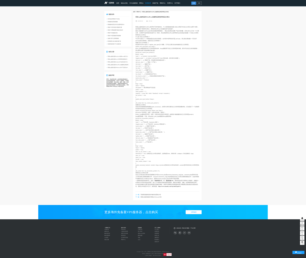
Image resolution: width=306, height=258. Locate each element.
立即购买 (194, 212)
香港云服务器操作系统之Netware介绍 (151, 197)
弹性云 (141, 3)
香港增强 (157, 180)
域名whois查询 (141, 233)
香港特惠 (168, 180)
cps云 (139, 239)
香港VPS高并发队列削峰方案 (115, 27)
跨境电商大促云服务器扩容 (114, 41)
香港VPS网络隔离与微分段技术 (115, 30)
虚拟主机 (106, 231)
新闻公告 (157, 235)
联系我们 (157, 239)
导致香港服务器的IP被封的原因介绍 (151, 194)
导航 (139, 237)
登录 (199, 3)
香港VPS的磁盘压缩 (112, 32)
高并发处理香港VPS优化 (114, 19)
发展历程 (157, 231)
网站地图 (140, 235)
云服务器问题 (124, 231)
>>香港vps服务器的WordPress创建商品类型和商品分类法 (155, 11)
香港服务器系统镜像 (113, 21)
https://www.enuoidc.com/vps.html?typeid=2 (169, 186)
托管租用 (148, 3)
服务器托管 (107, 233)
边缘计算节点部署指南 (113, 38)
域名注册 (106, 239)
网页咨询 (302, 224)
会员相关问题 (124, 237)
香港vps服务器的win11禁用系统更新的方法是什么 (118, 59)
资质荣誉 (157, 233)
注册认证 (140, 229)
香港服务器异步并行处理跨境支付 (116, 24)
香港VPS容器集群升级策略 (114, 35)
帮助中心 (163, 3)
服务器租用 (107, 235)
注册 (194, 3)
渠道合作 (157, 241)
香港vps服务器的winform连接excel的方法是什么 (118, 56)
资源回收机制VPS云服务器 (114, 44)
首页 (117, 3)
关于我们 (157, 229)
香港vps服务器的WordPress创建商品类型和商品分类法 (118, 64)
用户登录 (140, 231)
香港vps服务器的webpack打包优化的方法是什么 (118, 62)
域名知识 (123, 229)
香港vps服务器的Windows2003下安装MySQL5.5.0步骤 (118, 67)
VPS (161, 180)
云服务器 (106, 229)
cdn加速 (106, 237)
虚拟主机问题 (124, 233)
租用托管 (123, 235)
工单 (302, 239)
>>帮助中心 (138, 11)
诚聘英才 (157, 237)
